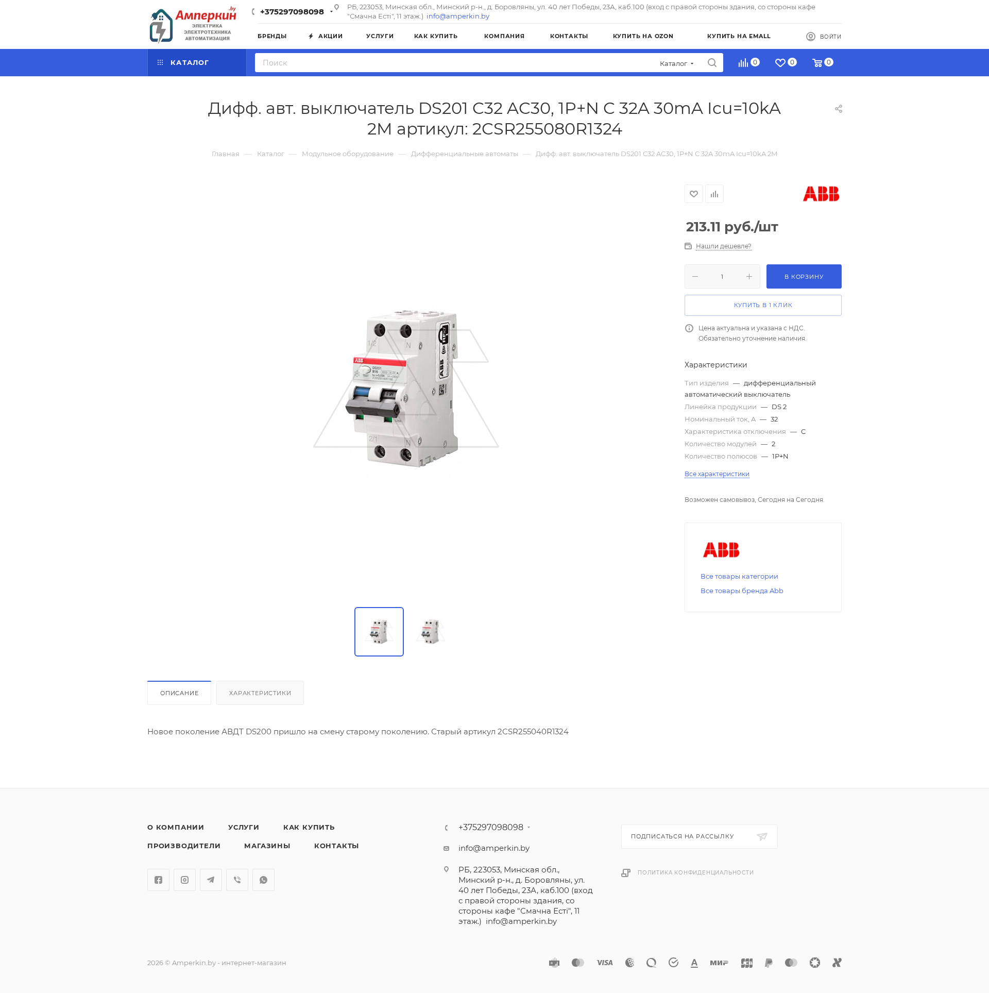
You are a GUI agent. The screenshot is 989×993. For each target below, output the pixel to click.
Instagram (185, 880)
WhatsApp (263, 880)
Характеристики (260, 693)
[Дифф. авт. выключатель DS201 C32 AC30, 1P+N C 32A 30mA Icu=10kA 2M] (406, 388)
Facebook (158, 880)
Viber (237, 880)
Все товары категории (739, 576)
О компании (175, 827)
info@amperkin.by (458, 16)
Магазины (267, 845)
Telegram (211, 880)
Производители (183, 845)
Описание (179, 693)
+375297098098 (292, 11)
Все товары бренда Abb (742, 590)
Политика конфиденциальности (696, 872)
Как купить (309, 827)
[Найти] (712, 62)
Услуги (244, 827)
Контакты (336, 845)
